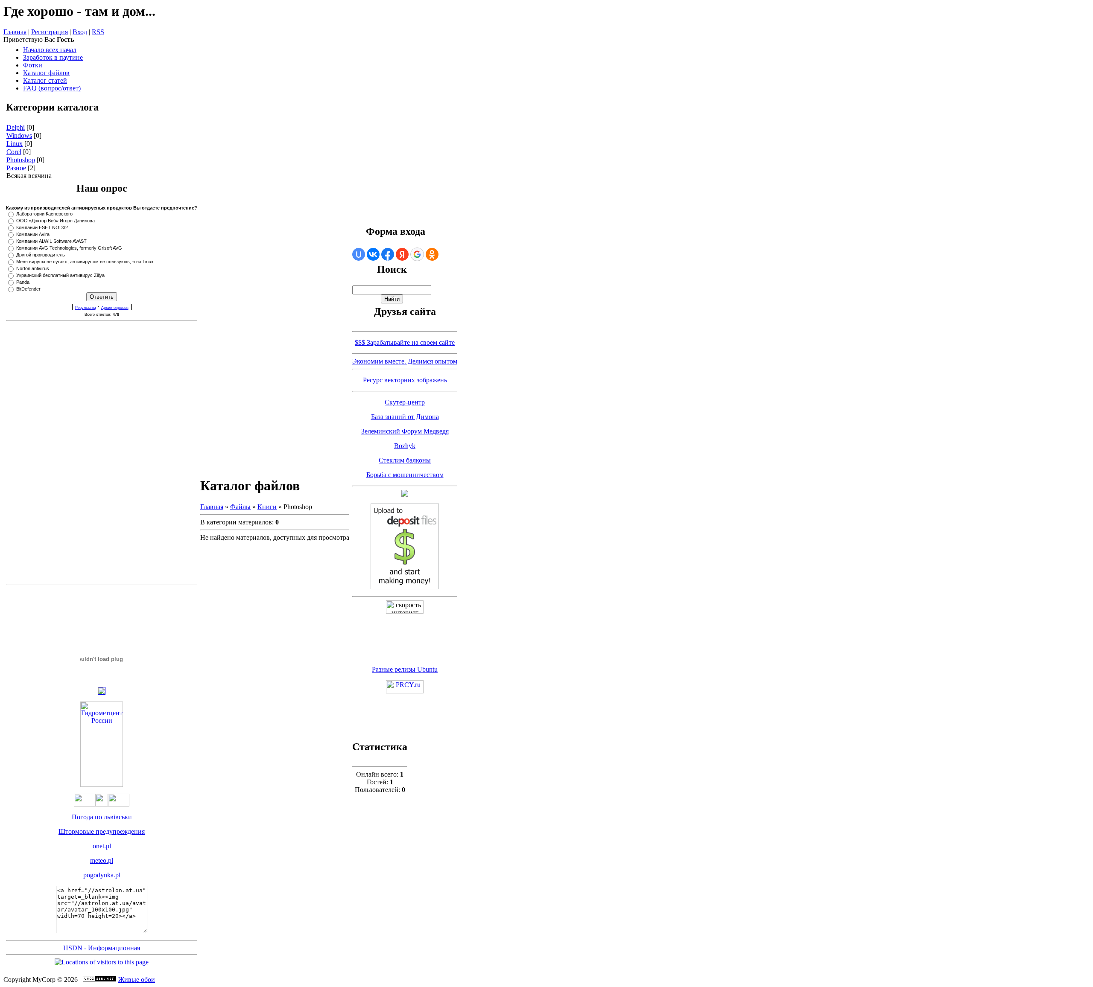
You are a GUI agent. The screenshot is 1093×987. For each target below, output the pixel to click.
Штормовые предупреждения (101, 831)
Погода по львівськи (102, 817)
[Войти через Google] (417, 254)
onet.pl (102, 846)
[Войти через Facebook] (387, 254)
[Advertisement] (101, 452)
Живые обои (136, 979)
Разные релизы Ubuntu (405, 669)
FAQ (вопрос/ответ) (52, 88)
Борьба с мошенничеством (405, 474)
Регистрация (49, 31)
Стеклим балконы (405, 460)
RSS (98, 31)
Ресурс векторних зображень (405, 380)
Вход (80, 31)
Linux (14, 143)
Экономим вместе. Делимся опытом (404, 361)
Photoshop (20, 159)
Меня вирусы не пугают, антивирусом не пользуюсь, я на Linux (85, 261)
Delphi (15, 127)
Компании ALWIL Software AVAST (51, 241)
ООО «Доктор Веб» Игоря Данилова (55, 220)
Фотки (32, 65)
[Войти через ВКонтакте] (373, 254)
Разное (16, 168)
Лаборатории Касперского (44, 213)
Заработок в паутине (53, 57)
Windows (19, 135)
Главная (14, 31)
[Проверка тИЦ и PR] (405, 691)
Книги (267, 506)
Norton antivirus (32, 268)
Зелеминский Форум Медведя (405, 431)
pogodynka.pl (101, 875)
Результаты (85, 308)
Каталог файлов (46, 72)
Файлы (240, 506)
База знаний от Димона (405, 416)
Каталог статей (45, 80)
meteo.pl (101, 860)
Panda (22, 282)
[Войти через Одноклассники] (432, 254)
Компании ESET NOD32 (42, 227)
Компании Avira (33, 234)
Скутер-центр (405, 402)
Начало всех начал (49, 49)
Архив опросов (115, 308)
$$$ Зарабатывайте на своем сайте (405, 342)
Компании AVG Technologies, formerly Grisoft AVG (69, 247)
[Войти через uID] (358, 254)
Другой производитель (40, 254)
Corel (13, 151)
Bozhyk (404, 445)
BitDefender (28, 288)
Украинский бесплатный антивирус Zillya (60, 275)
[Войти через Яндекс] (402, 254)
